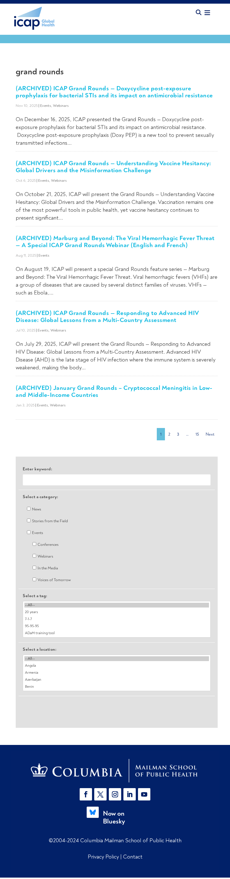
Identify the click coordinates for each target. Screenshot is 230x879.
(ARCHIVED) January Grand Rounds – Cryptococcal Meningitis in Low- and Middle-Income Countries (114, 391)
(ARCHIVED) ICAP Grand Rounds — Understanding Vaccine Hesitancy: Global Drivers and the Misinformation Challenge (113, 166)
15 (197, 434)
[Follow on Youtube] (144, 794)
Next (210, 434)
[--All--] (116, 605)
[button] (87, 794)
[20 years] (116, 612)
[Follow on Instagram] (115, 794)
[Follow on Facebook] (86, 794)
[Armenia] (116, 672)
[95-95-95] (116, 626)
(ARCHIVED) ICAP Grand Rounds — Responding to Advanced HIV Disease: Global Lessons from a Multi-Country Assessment (107, 316)
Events (45, 105)
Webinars (61, 105)
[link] (115, 771)
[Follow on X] (100, 794)
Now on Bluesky (114, 817)
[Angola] (116, 665)
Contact (132, 856)
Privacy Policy (104, 856)
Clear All (117, 705)
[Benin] (116, 686)
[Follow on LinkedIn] (129, 794)
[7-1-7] (116, 619)
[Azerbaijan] (116, 679)
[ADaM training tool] (116, 633)
